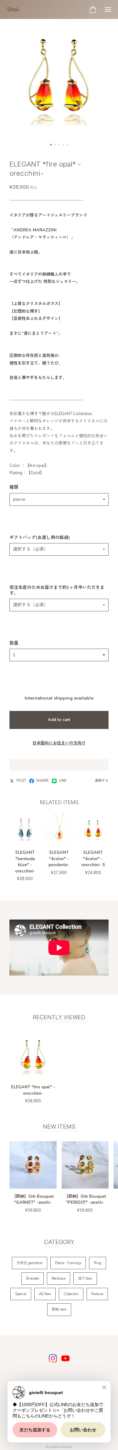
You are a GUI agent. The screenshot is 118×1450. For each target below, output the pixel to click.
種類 (13, 487)
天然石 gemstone (29, 1263)
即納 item (59, 1309)
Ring (97, 1263)
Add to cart (59, 720)
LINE (63, 780)
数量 (13, 643)
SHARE (42, 780)
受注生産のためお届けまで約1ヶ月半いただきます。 (56, 590)
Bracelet (32, 1278)
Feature (97, 1294)
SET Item (85, 1278)
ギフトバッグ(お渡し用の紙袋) (39, 538)
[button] (51, 144)
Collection (71, 1294)
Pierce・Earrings (68, 1263)
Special (20, 1294)
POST (21, 780)
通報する (102, 780)
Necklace (58, 1278)
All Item (45, 1294)
